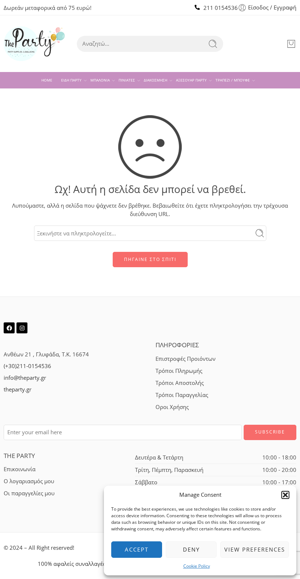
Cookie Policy (196, 566)
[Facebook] (9, 327)
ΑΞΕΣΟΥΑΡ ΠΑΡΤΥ (191, 80)
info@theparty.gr (25, 377)
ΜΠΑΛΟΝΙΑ (100, 80)
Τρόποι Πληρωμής (178, 370)
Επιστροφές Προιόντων (185, 358)
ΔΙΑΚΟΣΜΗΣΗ (155, 80)
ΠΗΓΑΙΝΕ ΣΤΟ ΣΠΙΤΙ (150, 259)
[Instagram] (21, 327)
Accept (137, 549)
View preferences (254, 549)
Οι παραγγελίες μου (29, 493)
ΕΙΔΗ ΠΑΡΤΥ (71, 80)
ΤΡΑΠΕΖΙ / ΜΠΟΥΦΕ (232, 80)
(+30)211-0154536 (27, 366)
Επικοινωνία (19, 469)
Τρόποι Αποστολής (179, 382)
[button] (285, 495)
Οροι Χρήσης (172, 407)
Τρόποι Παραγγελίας (181, 394)
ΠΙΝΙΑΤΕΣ (127, 80)
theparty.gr (17, 389)
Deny (191, 549)
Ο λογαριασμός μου (29, 481)
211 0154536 (220, 7)
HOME (46, 80)
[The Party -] (34, 43)
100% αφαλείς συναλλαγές (71, 563)
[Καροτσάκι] (291, 44)
